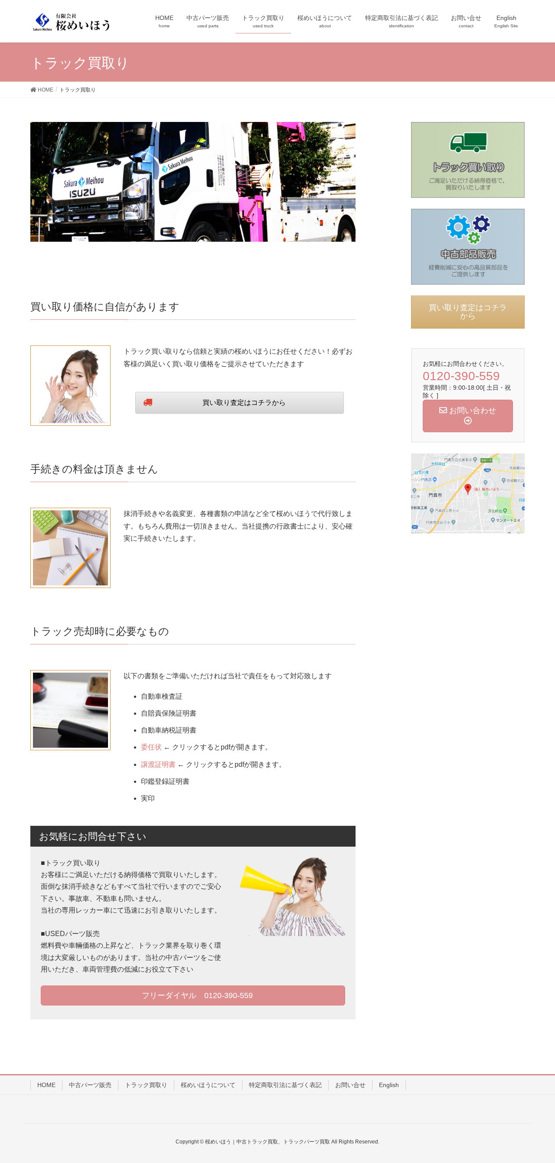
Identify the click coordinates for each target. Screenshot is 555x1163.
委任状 (151, 747)
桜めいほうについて (208, 1084)
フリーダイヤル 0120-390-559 (196, 995)
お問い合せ (350, 1084)
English (389, 1084)
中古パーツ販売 (90, 1084)
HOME (46, 1084)
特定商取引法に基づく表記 (285, 1084)
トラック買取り (146, 1084)
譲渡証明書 (158, 764)
